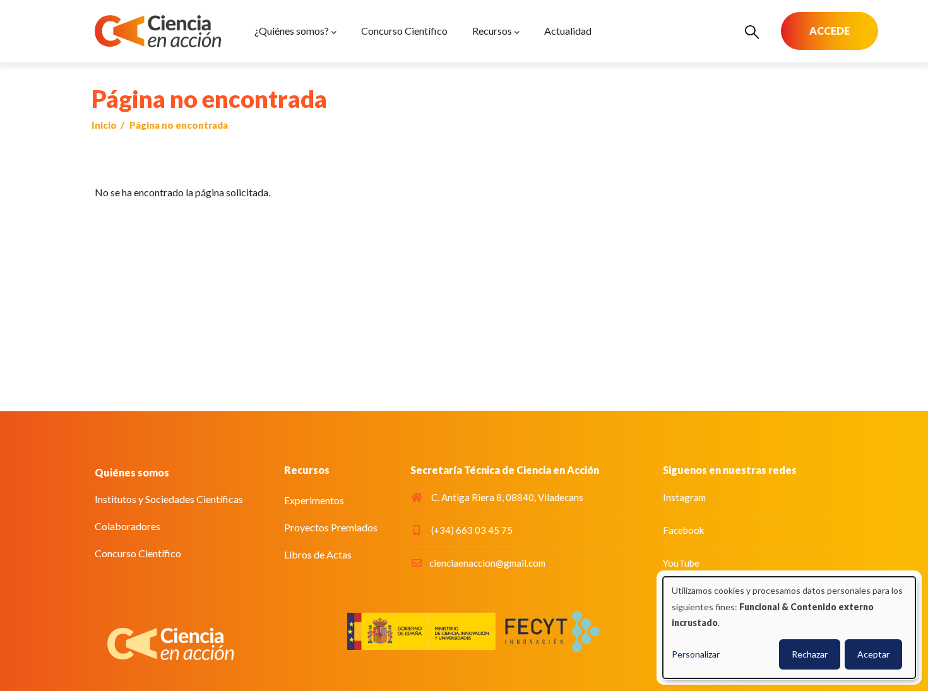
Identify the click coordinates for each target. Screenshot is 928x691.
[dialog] (789, 627)
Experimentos (314, 500)
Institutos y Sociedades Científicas (169, 499)
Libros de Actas (318, 554)
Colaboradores (127, 526)
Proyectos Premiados (331, 527)
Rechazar (810, 654)
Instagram (684, 497)
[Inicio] (158, 31)
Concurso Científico (138, 553)
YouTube (681, 563)
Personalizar (696, 654)
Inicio (104, 125)
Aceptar (873, 654)
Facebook (683, 530)
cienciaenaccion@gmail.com (487, 563)
